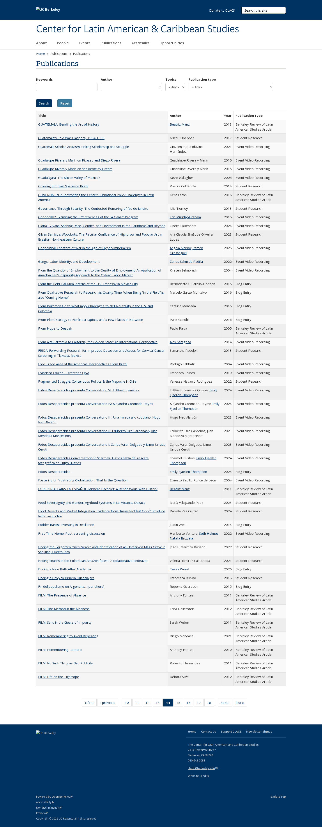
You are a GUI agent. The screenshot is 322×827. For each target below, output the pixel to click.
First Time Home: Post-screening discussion (71, 533)
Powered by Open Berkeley (54, 797)
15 (179, 703)
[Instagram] (65, 740)
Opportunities (172, 43)
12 (148, 703)
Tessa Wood (179, 569)
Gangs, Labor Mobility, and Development (69, 261)
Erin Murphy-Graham (185, 217)
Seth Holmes (209, 533)
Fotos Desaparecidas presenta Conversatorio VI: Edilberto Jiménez (88, 390)
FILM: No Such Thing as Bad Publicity (65, 663)
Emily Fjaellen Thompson (188, 471)
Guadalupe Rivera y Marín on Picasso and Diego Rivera (79, 160)
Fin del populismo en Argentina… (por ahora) (71, 586)
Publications (111, 43)
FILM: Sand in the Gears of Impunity (65, 622)
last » (241, 703)
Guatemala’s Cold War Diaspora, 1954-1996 (71, 138)
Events (85, 43)
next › (226, 703)
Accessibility (45, 802)
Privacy (42, 813)
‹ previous (109, 703)
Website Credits (198, 776)
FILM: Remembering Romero (60, 649)
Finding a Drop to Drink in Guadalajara (66, 578)
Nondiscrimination (49, 807)
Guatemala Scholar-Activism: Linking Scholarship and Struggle (83, 146)
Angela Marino (180, 248)
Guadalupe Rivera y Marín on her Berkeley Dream (75, 169)
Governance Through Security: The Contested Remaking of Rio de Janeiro (93, 208)
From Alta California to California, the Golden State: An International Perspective (97, 342)
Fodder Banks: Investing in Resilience (66, 524)
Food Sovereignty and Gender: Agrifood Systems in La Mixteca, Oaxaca (91, 502)
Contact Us (208, 731)
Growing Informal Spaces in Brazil (63, 186)
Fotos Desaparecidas (54, 471)
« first (91, 703)
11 (138, 703)
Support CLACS (231, 731)
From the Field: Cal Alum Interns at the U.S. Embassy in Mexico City (88, 284)
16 (190, 703)
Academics (140, 43)
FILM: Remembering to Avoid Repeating (68, 636)
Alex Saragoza (180, 342)
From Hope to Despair (55, 328)
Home (40, 53)
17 (200, 703)
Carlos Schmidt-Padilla (186, 261)
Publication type (202, 79)
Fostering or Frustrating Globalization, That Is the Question (82, 480)
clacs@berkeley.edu (203, 768)
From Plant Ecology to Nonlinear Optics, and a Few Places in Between (90, 319)
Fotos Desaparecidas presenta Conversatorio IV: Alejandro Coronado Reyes (95, 403)
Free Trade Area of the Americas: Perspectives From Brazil (82, 364)
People (63, 43)
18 (210, 703)
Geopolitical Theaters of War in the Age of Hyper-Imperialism (84, 248)
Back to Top (278, 797)
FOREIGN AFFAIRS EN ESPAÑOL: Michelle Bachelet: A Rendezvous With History (97, 489)
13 (159, 703)
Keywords (44, 79)
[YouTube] (57, 740)
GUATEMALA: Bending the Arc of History (68, 124)
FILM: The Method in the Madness (64, 609)
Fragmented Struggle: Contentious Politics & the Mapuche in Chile (87, 381)
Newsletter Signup (259, 731)
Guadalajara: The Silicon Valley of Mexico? (69, 177)
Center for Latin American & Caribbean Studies (137, 29)
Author (106, 79)
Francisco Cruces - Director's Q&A (63, 373)
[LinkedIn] (48, 740)
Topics (170, 79)
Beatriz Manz (180, 124)
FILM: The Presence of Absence (62, 595)
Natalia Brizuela (181, 538)
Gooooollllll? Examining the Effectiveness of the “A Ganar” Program (88, 217)
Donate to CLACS (222, 10)
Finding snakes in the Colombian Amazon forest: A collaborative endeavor (93, 560)
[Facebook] (40, 740)
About (42, 43)
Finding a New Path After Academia (64, 569)
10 (128, 703)
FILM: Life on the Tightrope (58, 676)
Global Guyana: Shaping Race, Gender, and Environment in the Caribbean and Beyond (101, 226)
